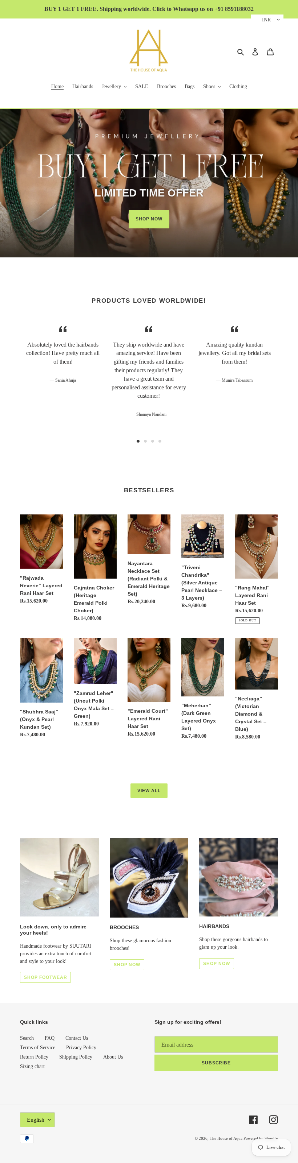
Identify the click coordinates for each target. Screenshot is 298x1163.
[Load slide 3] (152, 441)
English (35, 1120)
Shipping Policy (75, 1057)
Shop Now (149, 219)
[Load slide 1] (138, 441)
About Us (113, 1057)
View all (149, 790)
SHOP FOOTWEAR (45, 977)
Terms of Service (37, 1047)
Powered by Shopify (260, 1138)
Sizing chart (32, 1066)
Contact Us (76, 1038)
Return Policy (34, 1057)
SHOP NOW (127, 964)
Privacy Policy (81, 1047)
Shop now (216, 963)
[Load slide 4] (160, 441)
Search (27, 1038)
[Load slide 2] (145, 441)
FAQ (50, 1038)
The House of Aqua (226, 1138)
